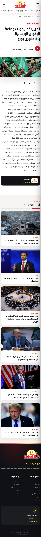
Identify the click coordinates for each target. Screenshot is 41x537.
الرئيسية (38, 16)
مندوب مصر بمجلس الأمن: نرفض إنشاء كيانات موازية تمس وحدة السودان (21, 358)
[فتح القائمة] (37, 4)
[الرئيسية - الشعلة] (20, 4)
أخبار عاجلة (37, 484)
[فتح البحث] (4, 4)
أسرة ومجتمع (36, 487)
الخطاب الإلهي (36, 494)
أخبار (39, 481)
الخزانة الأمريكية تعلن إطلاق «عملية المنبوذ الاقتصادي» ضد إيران (21, 434)
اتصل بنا (17, 490)
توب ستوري (37, 500)
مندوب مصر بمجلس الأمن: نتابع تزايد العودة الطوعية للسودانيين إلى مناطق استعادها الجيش (22, 318)
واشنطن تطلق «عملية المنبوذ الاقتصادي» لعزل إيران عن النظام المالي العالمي (22, 396)
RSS (18, 494)
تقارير (38, 497)
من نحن (17, 481)
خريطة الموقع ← (32, 521)
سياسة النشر (16, 484)
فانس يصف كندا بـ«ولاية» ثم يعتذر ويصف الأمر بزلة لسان (20, 280)
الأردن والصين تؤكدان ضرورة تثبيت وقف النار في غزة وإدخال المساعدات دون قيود (20, 242)
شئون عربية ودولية (28, 16)
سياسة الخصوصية (15, 487)
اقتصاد (38, 490)
